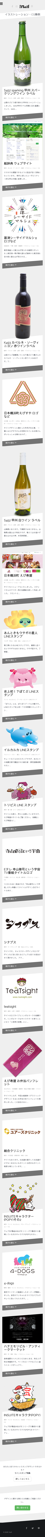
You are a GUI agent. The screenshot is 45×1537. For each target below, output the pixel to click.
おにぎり (11, 421)
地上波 (18, 877)
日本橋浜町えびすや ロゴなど (21, 414)
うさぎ (6, 641)
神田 (22, 1155)
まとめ (10, 168)
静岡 (5, 1288)
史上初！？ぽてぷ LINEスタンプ (21, 693)
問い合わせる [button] (22, 1508)
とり (14, 809)
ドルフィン (7, 754)
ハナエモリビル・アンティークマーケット (22, 1348)
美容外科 (17, 1155)
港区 (11, 1354)
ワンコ (6, 699)
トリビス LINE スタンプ (20, 805)
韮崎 (22, 98)
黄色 (15, 641)
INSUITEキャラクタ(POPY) (22, 1415)
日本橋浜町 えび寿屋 (18, 575)
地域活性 (6, 246)
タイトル (12, 877)
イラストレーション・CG (32, 98)
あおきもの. (7, 1089)
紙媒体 (21, 1089)
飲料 (5, 98)
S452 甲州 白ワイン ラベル (22, 520)
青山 (15, 1354)
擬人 (19, 641)
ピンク (26, 699)
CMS (31, 947)
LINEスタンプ (26, 641)
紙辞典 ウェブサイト (18, 163)
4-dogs (9, 1283)
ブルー (14, 754)
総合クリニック (14, 1151)
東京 (5, 168)
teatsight (10, 1006)
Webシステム (25, 947)
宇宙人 (11, 641)
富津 (15, 246)
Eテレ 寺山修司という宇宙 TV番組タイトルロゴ (22, 871)
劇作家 (23, 877)
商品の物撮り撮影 (29, 1089)
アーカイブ (16, 168)
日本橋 (6, 421)
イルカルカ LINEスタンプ (21, 750)
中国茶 (18, 1011)
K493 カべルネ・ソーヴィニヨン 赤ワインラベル (21, 344)
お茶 (13, 1011)
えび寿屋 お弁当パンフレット (21, 1082)
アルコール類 (12, 98)
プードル (19, 699)
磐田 (9, 1288)
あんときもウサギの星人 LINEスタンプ (21, 634)
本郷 (22, 168)
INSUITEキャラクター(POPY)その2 (19, 1218)
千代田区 (10, 1155)
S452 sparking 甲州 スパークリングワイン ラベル (22, 92)
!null (10, 1532)
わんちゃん (12, 699)
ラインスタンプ (25, 754)
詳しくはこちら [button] (22, 1479)
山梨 (18, 98)
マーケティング (12, 947)
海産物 (20, 246)
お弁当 (18, 421)
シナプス (10, 942)
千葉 (11, 246)
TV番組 (6, 877)
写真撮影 (14, 1089)
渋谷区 (23, 1419)
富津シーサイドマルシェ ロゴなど (21, 239)
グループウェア (25, 1224)
